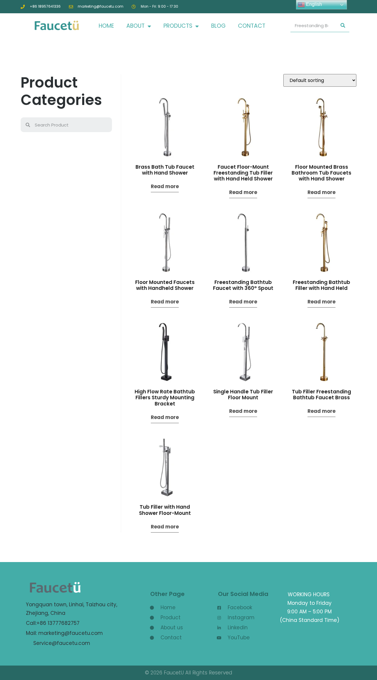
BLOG (218, 26)
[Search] (342, 25)
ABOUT (135, 26)
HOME (106, 26)
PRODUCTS (177, 26)
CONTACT (251, 26)
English (313, 4)
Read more (165, 186)
